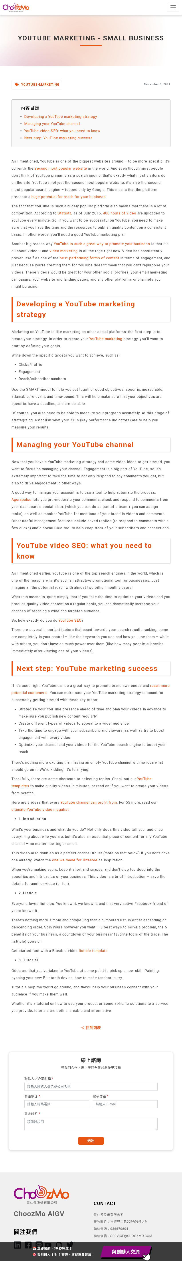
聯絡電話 (32, 1096)
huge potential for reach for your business (69, 197)
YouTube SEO (70, 620)
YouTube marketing (105, 339)
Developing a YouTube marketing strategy (60, 117)
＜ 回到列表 (91, 1028)
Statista (64, 213)
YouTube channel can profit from (89, 802)
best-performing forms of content (89, 258)
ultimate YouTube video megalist (40, 809)
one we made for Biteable (74, 860)
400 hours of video (119, 213)
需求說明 (32, 1114)
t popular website (71, 168)
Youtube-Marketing (39, 84)
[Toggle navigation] (173, 7)
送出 (91, 1141)
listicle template (93, 951)
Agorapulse (22, 500)
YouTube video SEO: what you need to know (62, 131)
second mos (45, 168)
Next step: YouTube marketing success (58, 138)
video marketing (63, 251)
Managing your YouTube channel (52, 124)
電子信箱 (101, 1096)
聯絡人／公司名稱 (39, 1079)
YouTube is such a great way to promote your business (102, 244)
